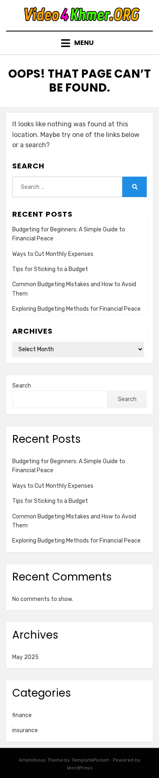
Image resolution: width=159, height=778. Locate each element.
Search (21, 385)
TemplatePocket (90, 760)
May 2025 (25, 657)
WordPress (80, 768)
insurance (25, 730)
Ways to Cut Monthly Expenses (52, 254)
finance (22, 715)
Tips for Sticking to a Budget (50, 269)
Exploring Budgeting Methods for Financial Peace (76, 308)
